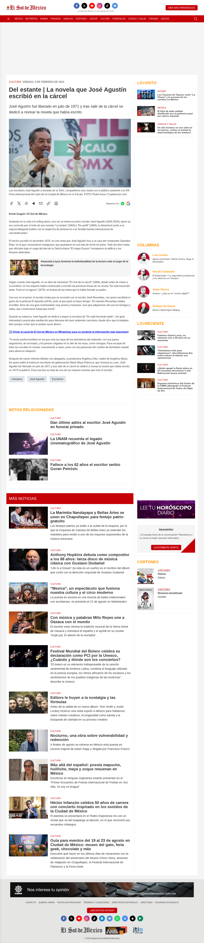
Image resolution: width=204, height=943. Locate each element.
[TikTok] (107, 6)
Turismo (153, 19)
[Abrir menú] (8, 19)
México (19, 19)
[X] (84, 6)
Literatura (16, 379)
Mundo (44, 19)
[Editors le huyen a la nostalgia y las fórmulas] (28, 709)
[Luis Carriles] (143, 258)
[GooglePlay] (140, 918)
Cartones (81, 19)
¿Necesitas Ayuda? (102, 910)
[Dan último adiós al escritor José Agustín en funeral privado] (28, 422)
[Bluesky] (115, 6)
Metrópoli (32, 19)
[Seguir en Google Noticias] (128, 203)
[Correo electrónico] (40, 203)
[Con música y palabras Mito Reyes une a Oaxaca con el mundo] (28, 626)
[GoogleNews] (125, 918)
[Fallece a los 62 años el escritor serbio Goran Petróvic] (28, 469)
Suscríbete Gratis (166, 547)
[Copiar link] (48, 203)
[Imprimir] (56, 203)
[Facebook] (77, 6)
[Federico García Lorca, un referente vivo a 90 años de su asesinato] (146, 336)
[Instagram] (99, 6)
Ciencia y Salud (137, 19)
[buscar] (196, 19)
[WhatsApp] (26, 203)
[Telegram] (33, 203)
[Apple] (132, 918)
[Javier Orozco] (143, 291)
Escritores (57, 379)
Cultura (105, 19)
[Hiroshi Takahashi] (143, 274)
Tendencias (119, 19)
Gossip (94, 19)
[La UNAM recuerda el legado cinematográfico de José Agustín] (28, 444)
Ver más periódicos (181, 7)
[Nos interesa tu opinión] (102, 889)
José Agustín (37, 379)
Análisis (68, 19)
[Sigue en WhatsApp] (122, 203)
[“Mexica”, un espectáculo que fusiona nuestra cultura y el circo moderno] (28, 595)
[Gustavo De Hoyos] (143, 308)
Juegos (165, 19)
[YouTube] (92, 6)
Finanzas (56, 19)
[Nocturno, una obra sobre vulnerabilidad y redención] (28, 742)
